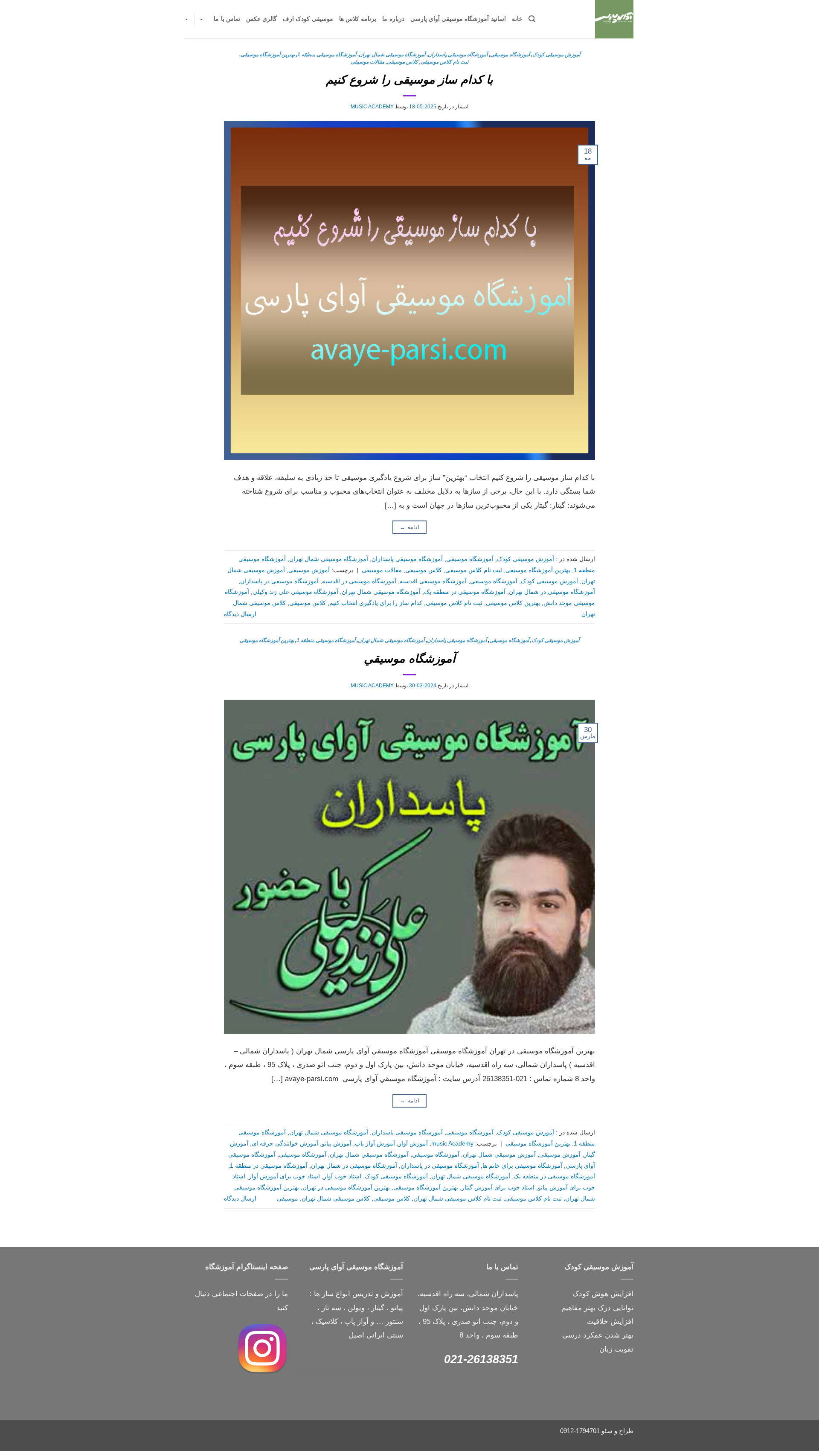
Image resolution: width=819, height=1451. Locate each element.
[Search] (532, 19)
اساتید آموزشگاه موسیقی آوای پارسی (458, 19)
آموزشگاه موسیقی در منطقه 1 (269, 1166)
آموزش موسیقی (309, 570)
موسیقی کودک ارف (308, 19)
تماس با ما (227, 19)
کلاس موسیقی (307, 603)
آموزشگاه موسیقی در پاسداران (279, 581)
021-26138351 (481, 1359)
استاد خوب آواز (342, 1176)
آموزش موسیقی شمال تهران (499, 1154)
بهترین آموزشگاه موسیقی (268, 55)
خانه (517, 19)
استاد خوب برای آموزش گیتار (498, 1187)
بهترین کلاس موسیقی (513, 603)
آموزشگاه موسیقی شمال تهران (392, 55)
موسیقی (287, 1198)
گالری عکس (261, 19)
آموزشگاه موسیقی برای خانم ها (522, 1166)
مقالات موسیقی (367, 62)
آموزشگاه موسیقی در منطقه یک (464, 592)
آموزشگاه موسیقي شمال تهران (369, 1154)
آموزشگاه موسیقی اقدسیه (433, 581)
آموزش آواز (413, 1143)
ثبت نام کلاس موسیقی (444, 62)
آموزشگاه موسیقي (410, 658)
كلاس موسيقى (402, 62)
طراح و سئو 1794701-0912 (596, 1430)
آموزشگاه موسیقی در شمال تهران (552, 592)
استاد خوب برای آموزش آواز (284, 1176)
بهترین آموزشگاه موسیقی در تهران (346, 1187)
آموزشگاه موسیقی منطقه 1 (326, 55)
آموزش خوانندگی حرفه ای (285, 1143)
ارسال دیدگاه (240, 614)
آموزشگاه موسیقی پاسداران (458, 55)
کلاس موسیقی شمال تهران (336, 1198)
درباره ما (393, 19)
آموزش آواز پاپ (375, 1143)
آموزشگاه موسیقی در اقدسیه (359, 581)
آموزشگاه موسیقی (510, 55)
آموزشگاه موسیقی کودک (396, 1176)
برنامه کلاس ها (358, 19)
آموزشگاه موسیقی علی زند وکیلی (295, 592)
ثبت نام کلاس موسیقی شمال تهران (457, 1198)
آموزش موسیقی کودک (556, 55)
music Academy (372, 107)
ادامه (409, 527)
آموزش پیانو (336, 1143)
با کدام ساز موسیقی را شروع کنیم (409, 79)
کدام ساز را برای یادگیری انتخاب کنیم (375, 603)
